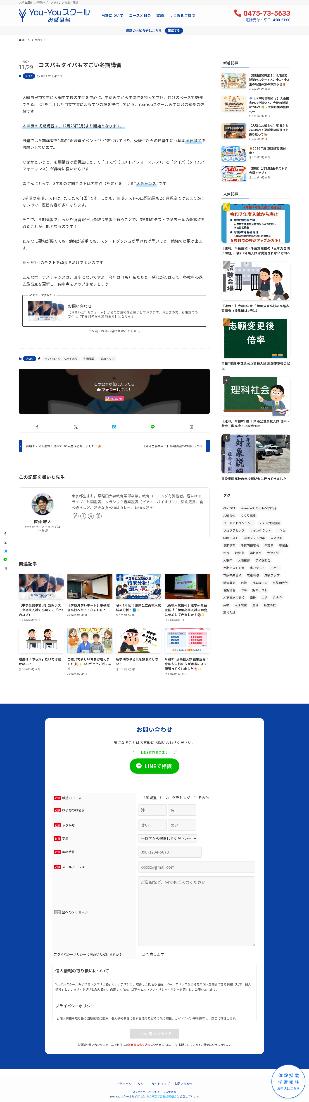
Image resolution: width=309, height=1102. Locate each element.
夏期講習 (255, 553)
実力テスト (257, 568)
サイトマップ (161, 1083)
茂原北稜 (241, 605)
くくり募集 (248, 515)
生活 (264, 597)
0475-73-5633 (267, 15)
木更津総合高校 (234, 597)
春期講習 (229, 590)
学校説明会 (263, 560)
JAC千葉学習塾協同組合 (161, 1096)
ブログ (29, 76)
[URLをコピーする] (191, 427)
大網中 (227, 560)
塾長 (226, 553)
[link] (75, 516)
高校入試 (229, 612)
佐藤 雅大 (42, 521)
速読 (255, 605)
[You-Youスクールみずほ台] (54, 15)
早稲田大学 (280, 582)
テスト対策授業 (269, 523)
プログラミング (234, 530)
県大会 (277, 597)
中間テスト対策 (254, 538)
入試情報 (277, 538)
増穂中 (239, 553)
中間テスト (230, 538)
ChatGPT (229, 508)
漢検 (253, 597)
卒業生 (283, 545)
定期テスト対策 (234, 568)
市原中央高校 (232, 575)
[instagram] (99, 516)
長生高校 (270, 605)
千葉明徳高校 (250, 545)
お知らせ (229, 515)
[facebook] (83, 516)
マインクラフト (260, 530)
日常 (244, 582)
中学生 (281, 530)
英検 (226, 605)
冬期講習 (89, 358)
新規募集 (229, 582)
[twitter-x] (91, 516)
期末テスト (259, 590)
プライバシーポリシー (131, 1083)
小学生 (275, 568)
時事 (244, 590)
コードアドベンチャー (238, 523)
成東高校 (253, 575)
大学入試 (273, 553)
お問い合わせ (79, 306)
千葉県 (268, 545)
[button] (37, 427)
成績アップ (107, 358)
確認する (174, 30)
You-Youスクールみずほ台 (61, 358)
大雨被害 (244, 560)
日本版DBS (259, 582)
